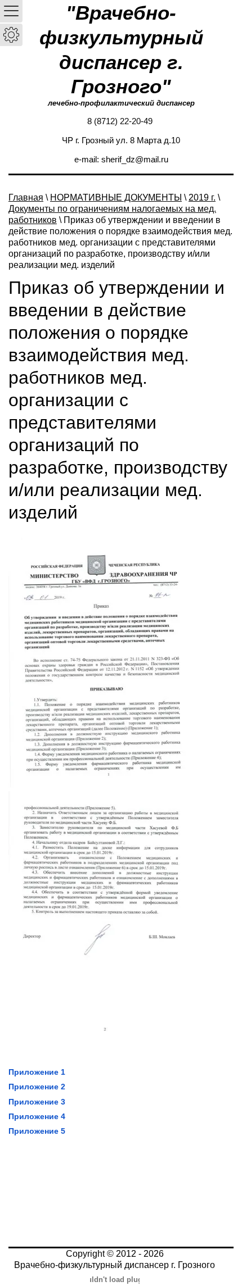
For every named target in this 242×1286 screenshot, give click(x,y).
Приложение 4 (36, 1116)
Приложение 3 (36, 1101)
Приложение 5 (36, 1130)
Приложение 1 (36, 1071)
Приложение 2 (36, 1086)
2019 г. (202, 197)
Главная (25, 197)
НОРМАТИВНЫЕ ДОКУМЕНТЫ (116, 197)
